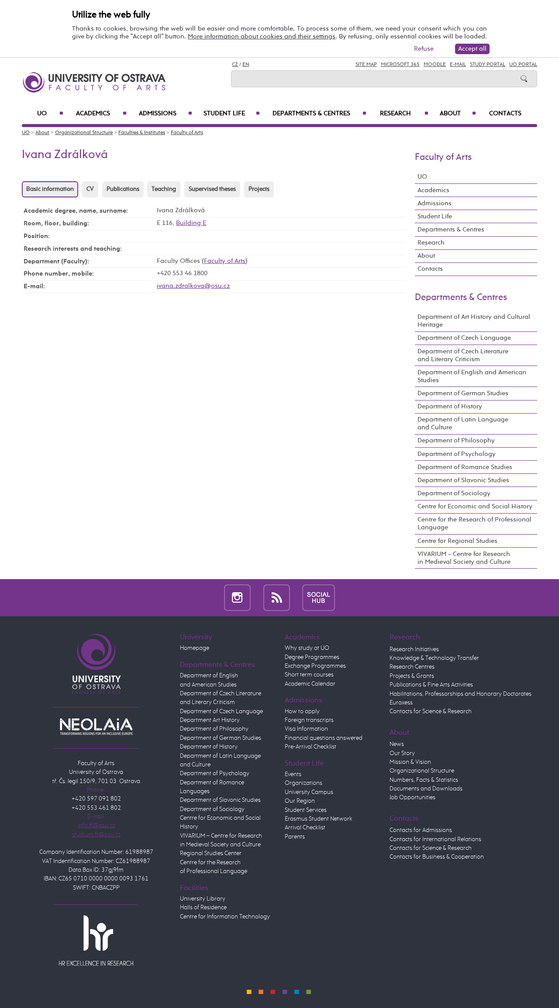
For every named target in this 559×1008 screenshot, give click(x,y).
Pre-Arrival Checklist (310, 747)
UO (50, 113)
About (458, 113)
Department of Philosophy (456, 440)
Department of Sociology (454, 493)
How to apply (302, 711)
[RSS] (276, 597)
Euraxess (401, 703)
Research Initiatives (414, 649)
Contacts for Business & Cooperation (437, 857)
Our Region (300, 801)
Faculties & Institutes (141, 132)
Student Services (306, 810)
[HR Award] (96, 940)
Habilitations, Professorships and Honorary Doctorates (460, 694)
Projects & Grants (412, 676)
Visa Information (306, 729)
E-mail (458, 64)
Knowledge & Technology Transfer (434, 658)
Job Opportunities (412, 797)
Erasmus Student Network (318, 819)
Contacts (505, 113)
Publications (123, 189)
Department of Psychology (457, 454)
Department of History (450, 406)
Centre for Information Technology (225, 917)
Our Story (402, 753)
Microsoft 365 (400, 64)
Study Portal (487, 64)
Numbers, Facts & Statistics (424, 780)
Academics (101, 113)
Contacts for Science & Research (431, 711)
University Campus (309, 792)
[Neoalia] (96, 727)
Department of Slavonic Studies (463, 480)
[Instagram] (237, 597)
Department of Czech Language (464, 338)
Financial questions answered (323, 738)
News (397, 744)
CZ (235, 64)
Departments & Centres (319, 113)
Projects (258, 189)
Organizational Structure (84, 132)
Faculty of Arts (187, 132)
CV (90, 189)
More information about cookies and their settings (261, 36)
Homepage (194, 648)
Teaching (164, 189)
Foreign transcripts (309, 720)
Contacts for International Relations (435, 839)
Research (404, 113)
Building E (191, 223)
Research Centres (412, 667)
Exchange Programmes (315, 666)
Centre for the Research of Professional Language (474, 523)
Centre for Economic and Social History (475, 506)
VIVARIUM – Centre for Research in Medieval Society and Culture (464, 558)
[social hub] (318, 597)
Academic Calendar (310, 684)
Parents (295, 837)
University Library (202, 899)
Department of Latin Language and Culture (463, 423)
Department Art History (210, 720)
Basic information (50, 189)
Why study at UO (307, 648)
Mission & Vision (410, 762)
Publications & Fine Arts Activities (431, 685)
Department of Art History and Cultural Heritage (474, 321)
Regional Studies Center (211, 853)
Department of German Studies (463, 393)
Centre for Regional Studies (457, 541)
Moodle (435, 64)
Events (293, 774)
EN (245, 64)
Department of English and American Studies (472, 376)
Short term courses (309, 675)
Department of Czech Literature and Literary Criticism (463, 355)
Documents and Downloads (426, 789)
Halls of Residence (203, 907)
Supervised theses (212, 189)
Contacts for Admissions (421, 830)
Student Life (232, 113)
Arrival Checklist (305, 828)
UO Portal (523, 64)
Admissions (165, 113)
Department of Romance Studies (465, 467)
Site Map (366, 64)
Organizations (303, 783)
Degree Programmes (312, 657)
